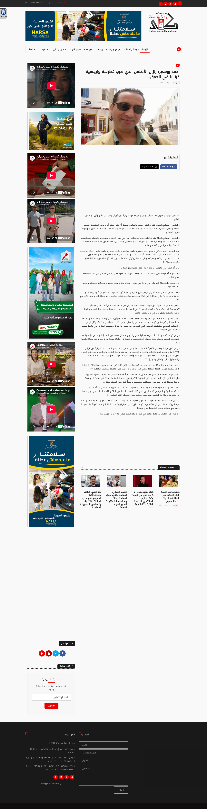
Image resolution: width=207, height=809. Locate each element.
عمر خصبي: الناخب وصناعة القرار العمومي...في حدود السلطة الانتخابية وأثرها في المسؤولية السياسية (90, 500)
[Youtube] (170, 3)
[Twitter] (165, 3)
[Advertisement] (130, 194)
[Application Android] (175, 3)
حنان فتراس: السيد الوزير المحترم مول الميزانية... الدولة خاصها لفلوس (170, 496)
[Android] (72, 777)
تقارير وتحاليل (59, 49)
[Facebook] (160, 3)
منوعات (43, 49)
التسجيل (51, 706)
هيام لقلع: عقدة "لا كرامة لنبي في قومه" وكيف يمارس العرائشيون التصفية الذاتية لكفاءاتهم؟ (142, 498)
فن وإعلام (76, 49)
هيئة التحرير (60, 3)
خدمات (31, 49)
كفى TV (89, 49)
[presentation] (82, 467)
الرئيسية (145, 49)
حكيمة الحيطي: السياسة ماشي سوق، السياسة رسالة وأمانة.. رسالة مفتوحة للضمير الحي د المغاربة (116, 500)
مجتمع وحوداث (113, 49)
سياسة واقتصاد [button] (132, 49)
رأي (178, 65)
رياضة (100, 49)
